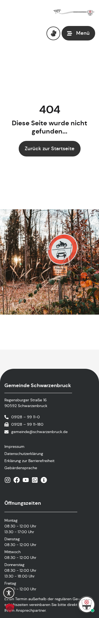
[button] (10, 608)
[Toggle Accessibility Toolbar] (9, 593)
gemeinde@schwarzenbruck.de (39, 431)
